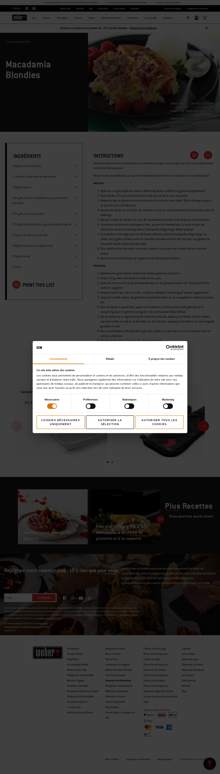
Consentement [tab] (58, 358)
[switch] (91, 406)
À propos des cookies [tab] (161, 358)
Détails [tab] (110, 358)
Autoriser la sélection (110, 422)
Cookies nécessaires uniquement (60, 422)
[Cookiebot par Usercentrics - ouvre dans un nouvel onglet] (168, 347)
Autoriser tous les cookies (159, 422)
